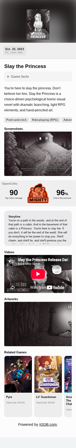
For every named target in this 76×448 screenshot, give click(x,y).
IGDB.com (48, 424)
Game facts (20, 76)
